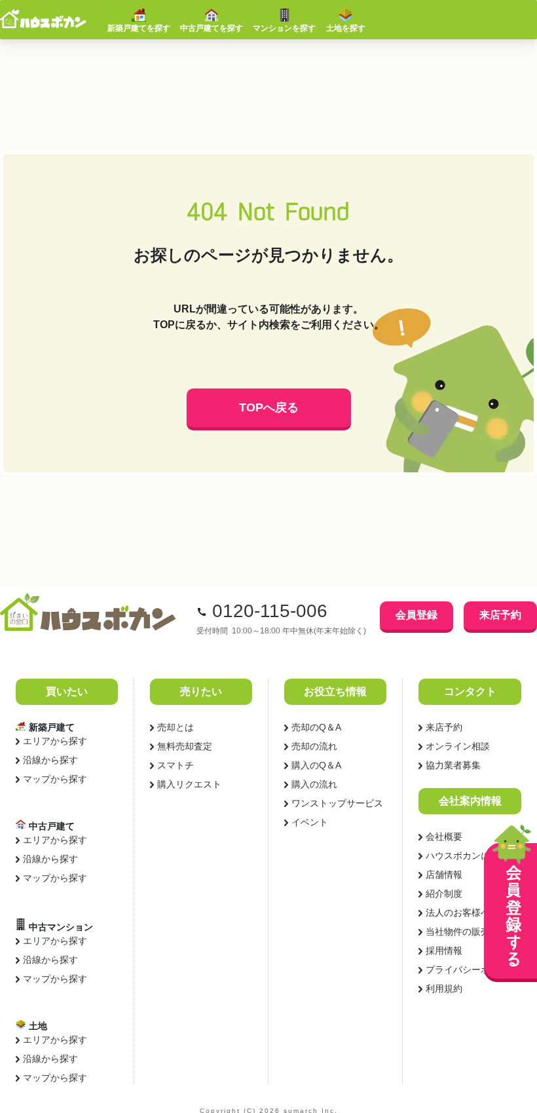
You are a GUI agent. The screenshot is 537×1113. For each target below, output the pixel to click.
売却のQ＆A (316, 727)
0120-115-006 (269, 611)
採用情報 (444, 950)
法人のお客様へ (458, 912)
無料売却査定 (184, 746)
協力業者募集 (453, 765)
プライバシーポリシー (471, 969)
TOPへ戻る (269, 407)
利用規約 (444, 988)
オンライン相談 (458, 746)
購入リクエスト (189, 784)
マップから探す (55, 779)
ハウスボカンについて (471, 855)
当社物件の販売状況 (467, 931)
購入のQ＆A (316, 765)
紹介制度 (444, 893)
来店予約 (500, 614)
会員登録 (416, 614)
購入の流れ (314, 784)
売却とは (175, 727)
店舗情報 (444, 874)
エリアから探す (55, 741)
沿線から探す (50, 760)
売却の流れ (314, 746)
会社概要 (444, 836)
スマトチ (175, 765)
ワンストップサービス (337, 803)
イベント (309, 822)
